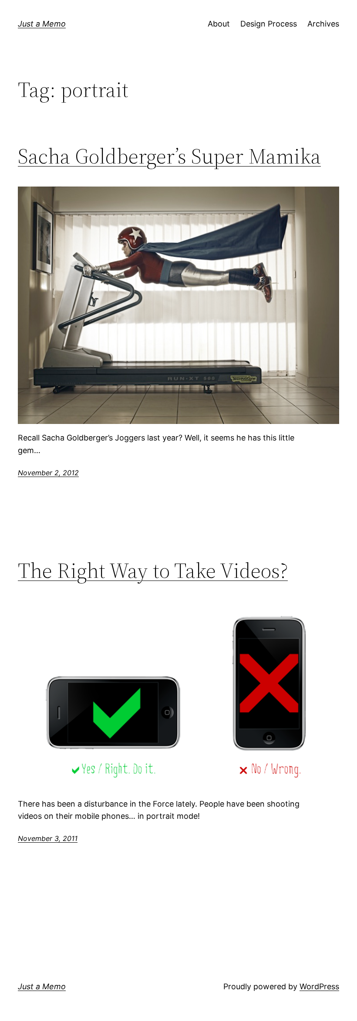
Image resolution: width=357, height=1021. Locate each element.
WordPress (319, 986)
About (219, 23)
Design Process (268, 23)
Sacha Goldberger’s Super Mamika (169, 156)
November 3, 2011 (47, 838)
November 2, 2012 (48, 472)
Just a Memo (42, 23)
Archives (323, 23)
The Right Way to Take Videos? (153, 570)
